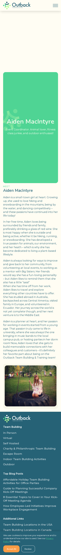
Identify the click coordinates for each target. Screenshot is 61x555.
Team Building (12, 426)
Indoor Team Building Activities (24, 459)
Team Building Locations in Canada (27, 530)
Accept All (11, 549)
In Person (9, 432)
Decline (28, 549)
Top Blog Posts (13, 473)
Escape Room (12, 453)
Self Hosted (11, 443)
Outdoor (9, 464)
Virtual (7, 438)
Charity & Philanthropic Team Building (29, 448)
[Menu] (55, 5)
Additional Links (13, 518)
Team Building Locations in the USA (27, 524)
